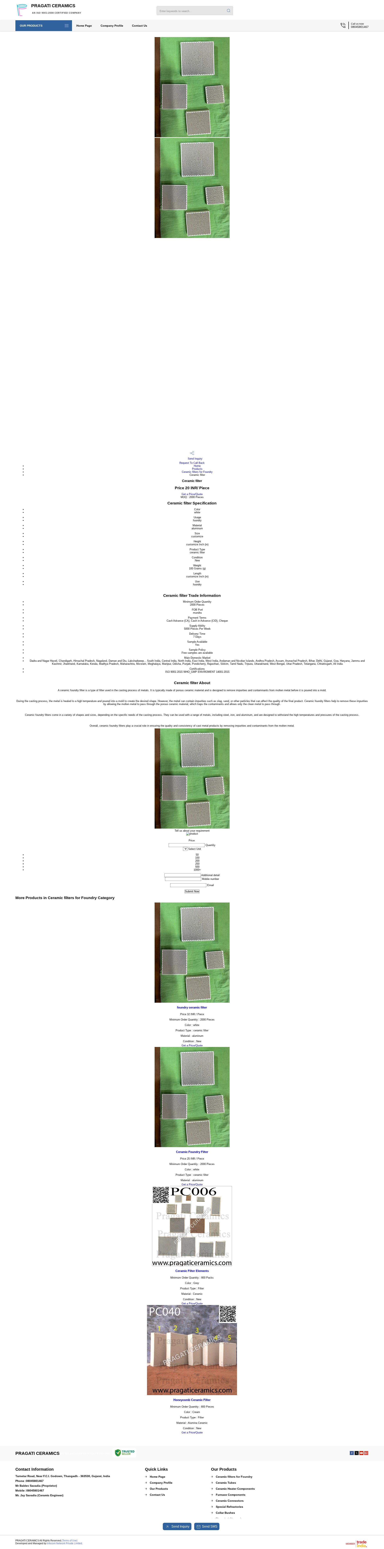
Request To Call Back (192, 462)
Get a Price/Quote (192, 494)
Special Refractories (229, 1506)
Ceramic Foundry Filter (192, 1152)
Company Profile (112, 25)
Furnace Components (230, 1494)
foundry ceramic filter (192, 1007)
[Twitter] (357, 1454)
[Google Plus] (366, 1454)
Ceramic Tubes (226, 1482)
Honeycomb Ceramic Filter (192, 1400)
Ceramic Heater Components (235, 1488)
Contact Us (139, 25)
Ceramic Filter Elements (192, 1271)
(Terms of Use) (69, 1540)
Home (197, 465)
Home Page (84, 25)
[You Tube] (361, 1454)
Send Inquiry (194, 458)
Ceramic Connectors (230, 1500)
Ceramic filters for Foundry (197, 471)
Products (197, 468)
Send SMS (209, 1526)
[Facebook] (352, 1454)
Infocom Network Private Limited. (65, 1543)
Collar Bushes (225, 1512)
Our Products (31, 25)
